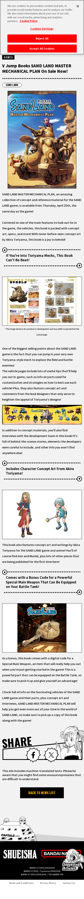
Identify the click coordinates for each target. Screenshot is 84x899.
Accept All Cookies (42, 48)
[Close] (77, 6)
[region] (42, 27)
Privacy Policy (48, 882)
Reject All (42, 38)
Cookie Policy (29, 21)
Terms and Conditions (21, 882)
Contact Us (69, 882)
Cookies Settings (42, 29)
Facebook (33, 755)
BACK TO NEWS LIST (41, 792)
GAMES (8, 57)
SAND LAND (12, 85)
